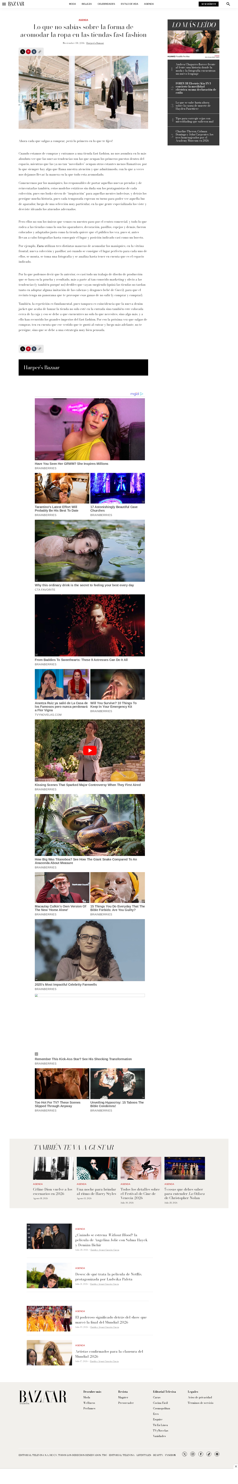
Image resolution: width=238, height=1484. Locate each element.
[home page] (16, 4)
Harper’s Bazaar (95, 43)
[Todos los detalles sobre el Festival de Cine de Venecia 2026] (141, 1168)
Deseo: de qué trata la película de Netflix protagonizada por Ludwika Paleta (108, 1276)
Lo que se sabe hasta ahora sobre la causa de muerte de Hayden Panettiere (193, 105)
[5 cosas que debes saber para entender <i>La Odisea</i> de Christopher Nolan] (184, 1168)
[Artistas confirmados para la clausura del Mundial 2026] (49, 1353)
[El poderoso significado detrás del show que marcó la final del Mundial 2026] (49, 1318)
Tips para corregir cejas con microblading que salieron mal (195, 120)
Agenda (149, 4)
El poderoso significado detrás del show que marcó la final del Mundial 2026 (111, 1319)
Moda (72, 4)
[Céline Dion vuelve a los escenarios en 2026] (53, 1168)
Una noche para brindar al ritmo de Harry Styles (96, 1191)
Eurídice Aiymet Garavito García (105, 1249)
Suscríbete (208, 4)
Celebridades (106, 4)
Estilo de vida (129, 4)
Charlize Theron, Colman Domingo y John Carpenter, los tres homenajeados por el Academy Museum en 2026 (194, 136)
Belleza (87, 4)
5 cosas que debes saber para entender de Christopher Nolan (184, 1193)
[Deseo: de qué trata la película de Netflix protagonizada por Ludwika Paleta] (49, 1275)
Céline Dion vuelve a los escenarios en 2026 (52, 1191)
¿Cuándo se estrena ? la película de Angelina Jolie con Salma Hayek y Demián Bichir (111, 1240)
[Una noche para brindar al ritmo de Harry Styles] (97, 1168)
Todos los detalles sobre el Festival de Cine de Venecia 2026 (140, 1193)
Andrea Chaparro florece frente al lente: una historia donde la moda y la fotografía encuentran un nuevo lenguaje (195, 69)
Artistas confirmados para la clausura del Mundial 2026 (109, 1354)
